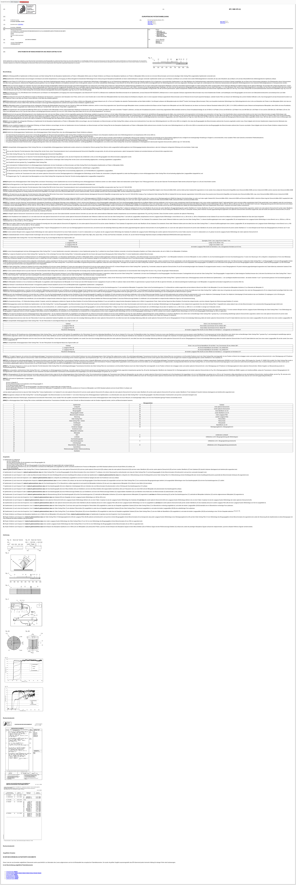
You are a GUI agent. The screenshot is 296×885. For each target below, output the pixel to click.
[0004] (16, 873)
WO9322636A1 (10, 877)
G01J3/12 (150, 22)
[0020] (39, 873)
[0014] (32, 873)
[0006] (16, 878)
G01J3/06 (150, 21)
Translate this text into (5, 1)
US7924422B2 (10, 873)
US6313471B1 (10, 878)
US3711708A (9, 874)
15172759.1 (20, 24)
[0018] (35, 873)
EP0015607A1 (10, 876)
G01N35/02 (150, 24)
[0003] (15, 871)
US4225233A (10, 871)
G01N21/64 (222, 22)
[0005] (15, 874)
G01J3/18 (222, 21)
